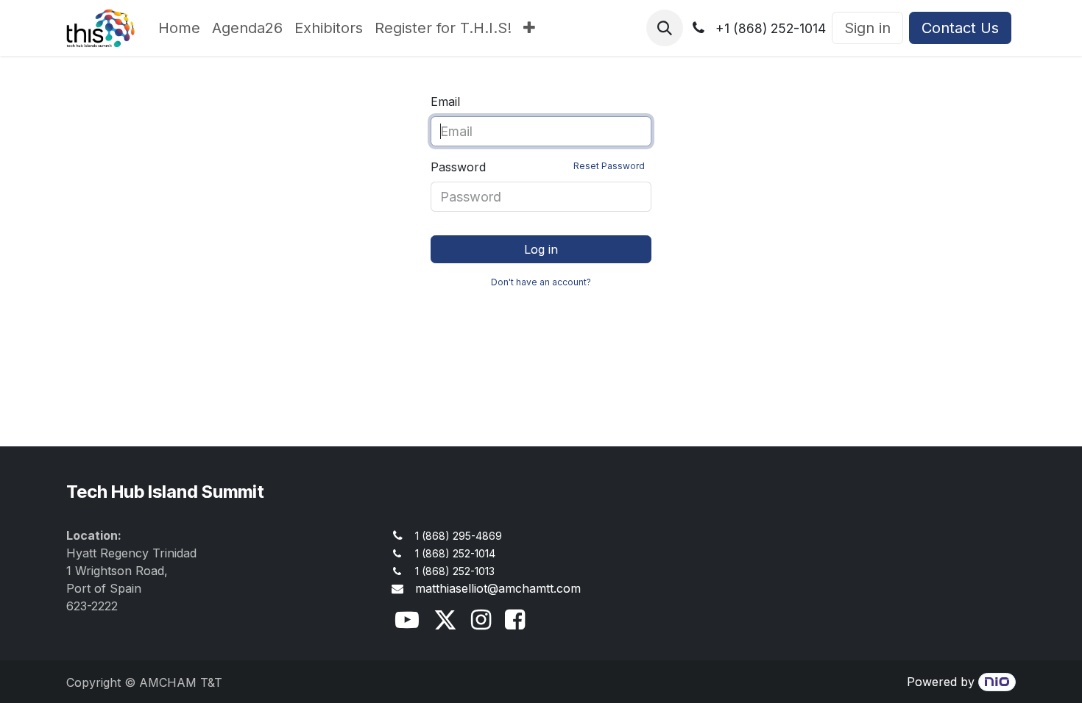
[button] (664, 28)
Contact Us (960, 28)
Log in (541, 249)
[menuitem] (179, 28)
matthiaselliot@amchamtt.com (498, 588)
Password (538, 167)
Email (445, 101)
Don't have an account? (541, 282)
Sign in (867, 28)
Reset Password (609, 165)
